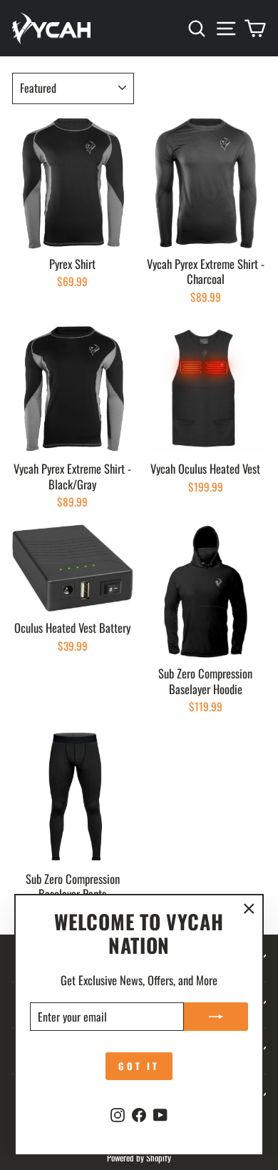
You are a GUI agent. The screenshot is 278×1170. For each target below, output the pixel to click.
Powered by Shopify (139, 1157)
